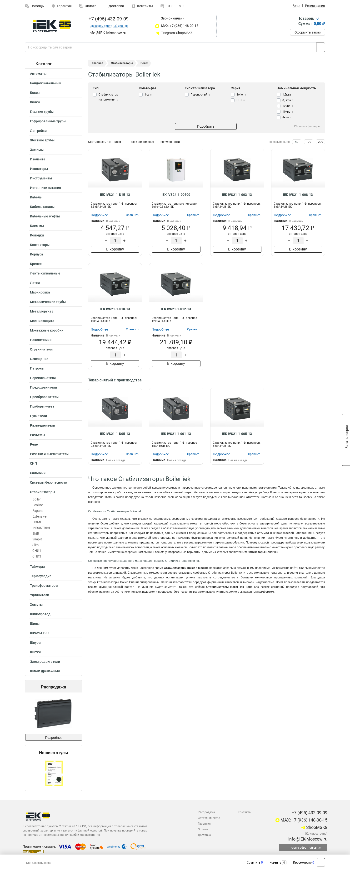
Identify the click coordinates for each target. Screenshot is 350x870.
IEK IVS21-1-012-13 (176, 309)
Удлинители (39, 595)
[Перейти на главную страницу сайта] (52, 26)
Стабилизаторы (42, 492)
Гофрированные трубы (48, 121)
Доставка (116, 6)
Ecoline (37, 505)
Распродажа (206, 812)
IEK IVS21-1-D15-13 (115, 195)
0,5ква (288, 100)
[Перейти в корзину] (293, 21)
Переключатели (43, 378)
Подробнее (53, 738)
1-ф (148, 94)
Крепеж (36, 264)
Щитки (35, 652)
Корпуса (36, 254)
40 (296, 142)
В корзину (115, 249)
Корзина (275, 862)
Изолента (37, 159)
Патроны (37, 368)
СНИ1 (36, 551)
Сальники (37, 473)
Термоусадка (40, 576)
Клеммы (37, 226)
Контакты (145, 6)
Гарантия (64, 6)
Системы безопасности (48, 482)
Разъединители (42, 425)
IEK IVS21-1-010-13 (115, 309)
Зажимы (37, 150)
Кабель (36, 197)
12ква (287, 106)
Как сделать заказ (38, 863)
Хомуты (36, 604)
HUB (240, 100)
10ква (287, 111)
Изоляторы (39, 169)
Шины (35, 623)
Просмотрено (302, 862)
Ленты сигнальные (45, 273)
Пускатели (38, 416)
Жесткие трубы (42, 140)
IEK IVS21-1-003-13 (237, 195)
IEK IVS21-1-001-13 (176, 434)
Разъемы (37, 435)
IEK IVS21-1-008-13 (298, 195)
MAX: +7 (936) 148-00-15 (179, 26)
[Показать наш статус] (54, 773)
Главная (97, 63)
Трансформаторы (44, 585)
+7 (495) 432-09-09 (108, 19)
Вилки (35, 102)
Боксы (35, 93)
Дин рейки (38, 131)
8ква (286, 117)
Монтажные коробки (46, 330)
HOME (37, 522)
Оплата (90, 6)
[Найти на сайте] (320, 47)
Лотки (35, 283)
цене (118, 142)
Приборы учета (42, 406)
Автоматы (38, 74)
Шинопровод (40, 614)
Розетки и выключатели (49, 454)
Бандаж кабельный (45, 83)
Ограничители (41, 349)
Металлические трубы (48, 302)
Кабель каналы (42, 207)
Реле (34, 444)
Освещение (39, 359)
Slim (35, 545)
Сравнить (253, 862)
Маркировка (40, 292)
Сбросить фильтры (307, 126)
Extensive (39, 516)
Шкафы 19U (39, 633)
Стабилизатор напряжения (108, 97)
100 (308, 142)
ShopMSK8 (316, 827)
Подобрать (206, 126)
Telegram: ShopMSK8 (176, 33)
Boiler (36, 499)
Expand (38, 511)
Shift (35, 533)
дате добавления (142, 142)
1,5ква (288, 94)
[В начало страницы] (321, 862)
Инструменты (41, 178)
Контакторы (40, 245)
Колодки (37, 235)
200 (320, 142)
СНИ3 (36, 556)
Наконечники (40, 340)
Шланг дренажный (45, 671)
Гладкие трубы (42, 112)
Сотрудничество (209, 818)
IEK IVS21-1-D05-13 (115, 434)
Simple (37, 539)
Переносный (200, 94)
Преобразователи (44, 397)
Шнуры (35, 642)
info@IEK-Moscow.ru (307, 838)
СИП (33, 463)
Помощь (37, 6)
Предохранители (43, 387)
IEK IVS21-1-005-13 (237, 434)
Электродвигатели (45, 661)
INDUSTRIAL (41, 528)
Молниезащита (42, 321)
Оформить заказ (308, 32)
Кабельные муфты (45, 216)
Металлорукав (41, 311)
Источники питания (45, 188)
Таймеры (37, 566)
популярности (170, 142)
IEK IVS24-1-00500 (176, 195)
